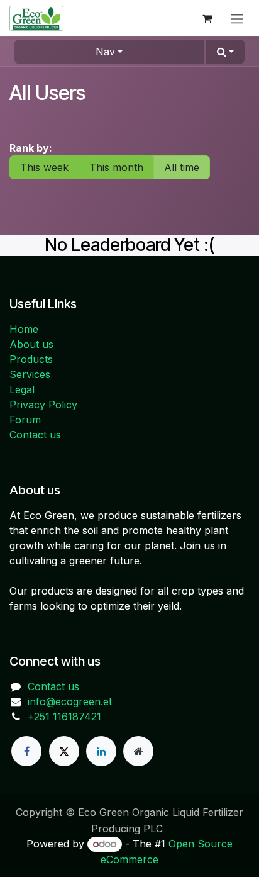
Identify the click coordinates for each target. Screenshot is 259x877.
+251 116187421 (64, 716)
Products (31, 359)
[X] (64, 751)
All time (181, 167)
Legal (22, 389)
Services (29, 374)
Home (23, 329)
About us (31, 344)
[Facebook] (26, 751)
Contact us (35, 434)
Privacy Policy (43, 404)
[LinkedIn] (101, 751)
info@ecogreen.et (70, 701)
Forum (25, 419)
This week (44, 167)
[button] (225, 52)
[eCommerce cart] (206, 18)
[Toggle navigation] (237, 18)
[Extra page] (138, 751)
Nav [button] (105, 51)
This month (116, 167)
